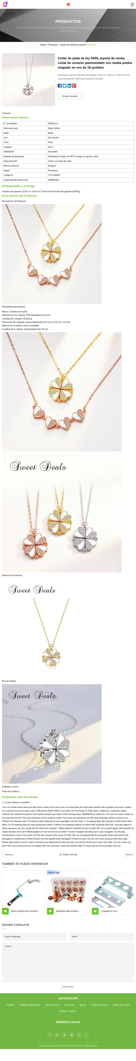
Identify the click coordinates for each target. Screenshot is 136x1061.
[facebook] (49, 1034)
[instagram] (79, 1034)
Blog (83, 1005)
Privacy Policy (68, 1011)
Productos (53, 45)
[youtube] (71, 1034)
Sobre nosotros (30, 1005)
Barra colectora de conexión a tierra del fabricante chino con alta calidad (25, 912)
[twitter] (64, 1034)
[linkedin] (57, 1034)
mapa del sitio (121, 1005)
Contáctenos (99, 1005)
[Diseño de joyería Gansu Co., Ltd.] (5, 4)
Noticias (70, 1005)
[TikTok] (86, 1034)
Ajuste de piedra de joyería (73, 45)
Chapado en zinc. (109, 911)
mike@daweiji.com (90, 1046)
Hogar (43, 45)
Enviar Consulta (69, 96)
